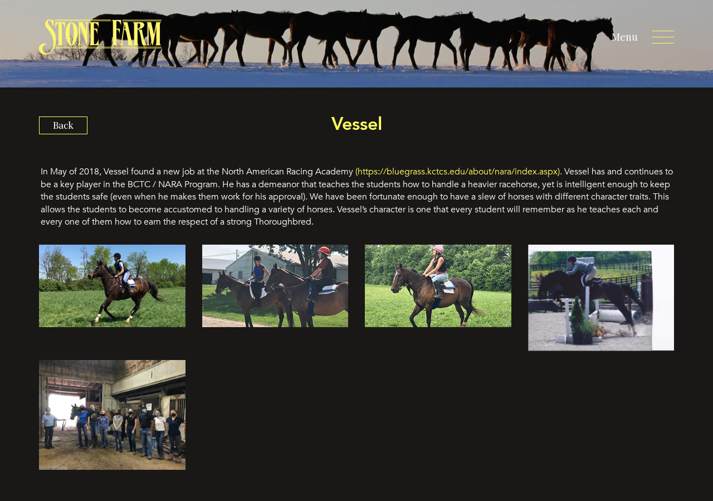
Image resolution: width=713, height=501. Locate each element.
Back (63, 125)
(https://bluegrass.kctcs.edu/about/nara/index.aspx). (458, 172)
